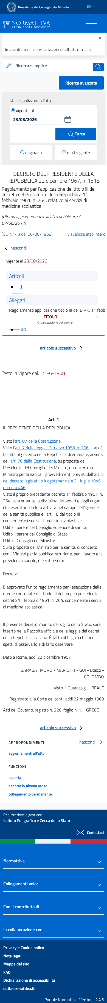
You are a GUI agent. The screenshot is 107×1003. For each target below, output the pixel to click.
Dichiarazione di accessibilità (29, 980)
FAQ (7, 972)
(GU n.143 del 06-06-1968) (27, 234)
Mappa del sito (16, 964)
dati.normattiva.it (19, 988)
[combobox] (53, 65)
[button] (67, 119)
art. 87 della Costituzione (38, 441)
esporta (15, 777)
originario (33, 152)
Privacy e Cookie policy (23, 947)
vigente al (25, 110)
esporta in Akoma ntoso (28, 786)
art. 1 (25, 328)
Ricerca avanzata (81, 83)
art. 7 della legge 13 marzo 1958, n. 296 (52, 447)
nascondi (18, 248)
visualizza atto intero (86, 234)
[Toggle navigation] (91, 23)
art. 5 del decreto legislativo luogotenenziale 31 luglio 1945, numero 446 (53, 481)
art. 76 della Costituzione (33, 461)
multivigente (78, 152)
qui (88, 49)
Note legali (12, 956)
